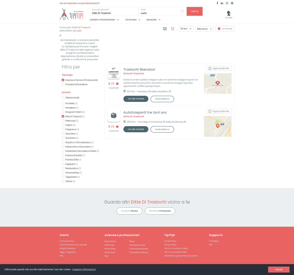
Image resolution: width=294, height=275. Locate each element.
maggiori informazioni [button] (84, 269)
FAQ (61, 255)
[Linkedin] (222, 3)
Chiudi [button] (278, 269)
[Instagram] (227, 3)
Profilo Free (109, 245)
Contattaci (214, 241)
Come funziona (67, 241)
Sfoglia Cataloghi (68, 248)
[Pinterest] (232, 3)
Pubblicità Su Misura (138, 252)
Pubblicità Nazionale (138, 248)
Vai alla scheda (136, 98)
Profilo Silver (110, 248)
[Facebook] (217, 3)
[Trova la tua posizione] (182, 11)
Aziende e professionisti (103, 19)
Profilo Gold (110, 252)
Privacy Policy (170, 244)
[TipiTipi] (71, 13)
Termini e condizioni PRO (175, 252)
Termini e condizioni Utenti (176, 248)
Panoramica (110, 241)
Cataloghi (131, 19)
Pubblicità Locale (137, 245)
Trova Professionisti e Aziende (73, 244)
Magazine (152, 19)
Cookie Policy (170, 241)
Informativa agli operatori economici (181, 255)
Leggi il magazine (68, 252)
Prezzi (131, 241)
